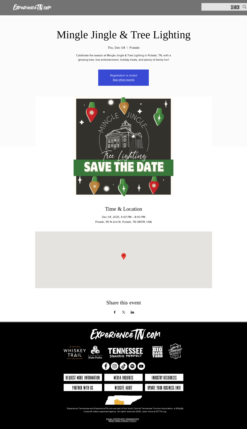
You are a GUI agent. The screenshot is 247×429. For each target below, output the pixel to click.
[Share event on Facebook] (114, 312)
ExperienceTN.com (32, 7)
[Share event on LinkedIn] (132, 312)
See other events (123, 79)
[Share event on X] (123, 312)
